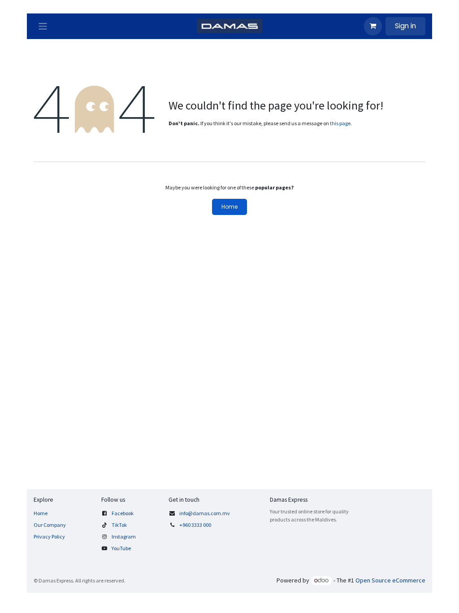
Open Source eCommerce (390, 580)
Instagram (124, 536)
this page (340, 123)
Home (229, 206)
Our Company (50, 524)
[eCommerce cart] (373, 26)
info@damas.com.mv (204, 513)
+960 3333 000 (195, 524)
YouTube (121, 548)
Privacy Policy (49, 536)
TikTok (119, 524)
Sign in (405, 26)
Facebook (123, 513)
